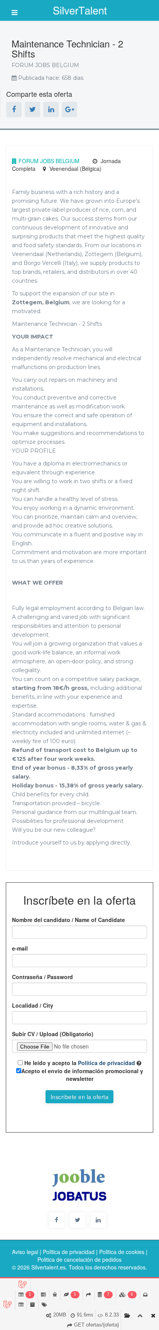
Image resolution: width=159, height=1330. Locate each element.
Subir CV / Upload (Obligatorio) (52, 1034)
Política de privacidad (105, 1063)
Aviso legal (25, 1252)
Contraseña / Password (42, 977)
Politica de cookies (121, 1252)
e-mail (20, 948)
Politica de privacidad (69, 1252)
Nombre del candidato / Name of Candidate (68, 920)
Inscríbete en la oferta (80, 1097)
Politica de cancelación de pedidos (79, 1259)
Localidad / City (32, 1005)
